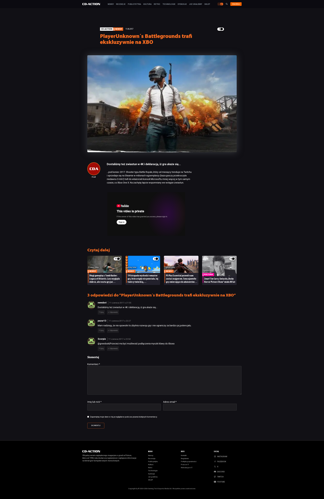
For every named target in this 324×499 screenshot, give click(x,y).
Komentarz (93, 364)
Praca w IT (185, 464)
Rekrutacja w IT (187, 468)
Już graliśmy (195, 4)
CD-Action (106, 29)
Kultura (147, 4)
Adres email (170, 402)
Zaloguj (236, 4)
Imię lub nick (94, 402)
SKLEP (207, 4)
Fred (94, 177)
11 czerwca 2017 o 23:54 (119, 339)
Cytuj (102, 312)
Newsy (111, 4)
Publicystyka (134, 4)
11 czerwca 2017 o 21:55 (120, 303)
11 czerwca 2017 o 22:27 (120, 321)
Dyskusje (182, 4)
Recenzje (121, 4)
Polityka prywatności (188, 461)
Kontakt (184, 455)
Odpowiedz (114, 312)
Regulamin (185, 458)
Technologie (169, 4)
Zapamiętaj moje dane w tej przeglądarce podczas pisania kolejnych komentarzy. (123, 417)
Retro (157, 4)
